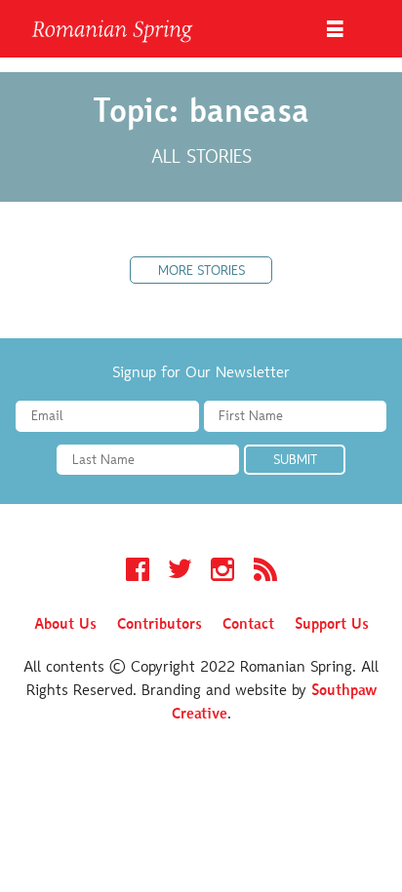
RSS (265, 572)
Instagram (222, 572)
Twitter (180, 572)
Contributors (159, 625)
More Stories (201, 272)
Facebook (137, 572)
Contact (248, 625)
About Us (65, 625)
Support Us (332, 625)
